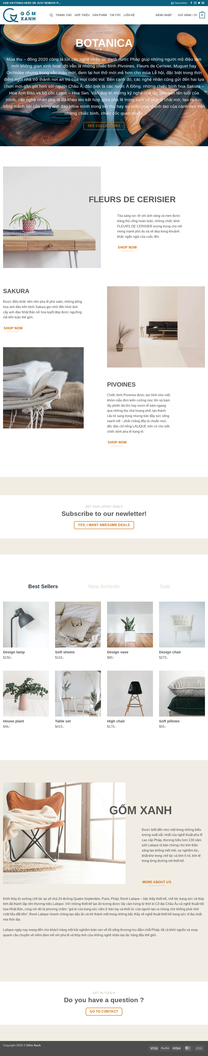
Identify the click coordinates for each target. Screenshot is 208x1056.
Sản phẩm (99, 15)
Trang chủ (64, 15)
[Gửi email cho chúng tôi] (203, 3)
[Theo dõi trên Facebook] (191, 3)
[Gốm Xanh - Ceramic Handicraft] (23, 15)
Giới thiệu (82, 15)
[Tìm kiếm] (51, 15)
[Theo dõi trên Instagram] (195, 3)
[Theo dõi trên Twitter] (199, 3)
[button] (179, 3)
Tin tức (115, 15)
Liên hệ (129, 15)
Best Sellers (43, 586)
